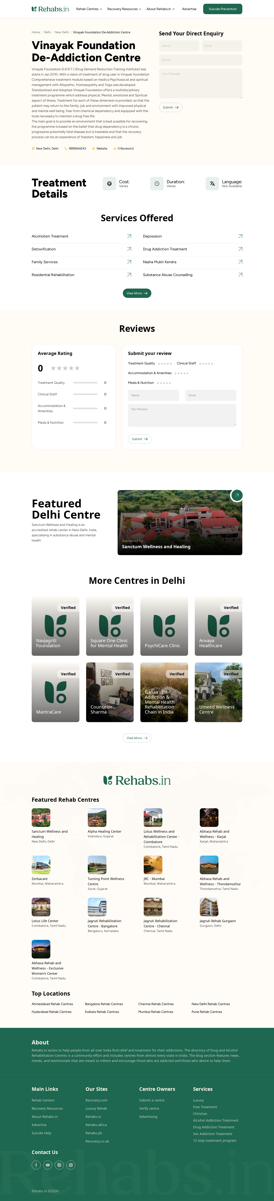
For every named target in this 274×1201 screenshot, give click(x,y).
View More (134, 293)
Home (36, 32)
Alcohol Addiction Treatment (216, 1120)
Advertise (189, 9)
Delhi (47, 32)
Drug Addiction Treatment (213, 1127)
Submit (168, 107)
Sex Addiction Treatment (212, 1133)
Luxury (198, 1100)
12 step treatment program (214, 1140)
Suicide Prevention (223, 9)
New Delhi (62, 32)
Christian (200, 1113)
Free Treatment (205, 1107)
